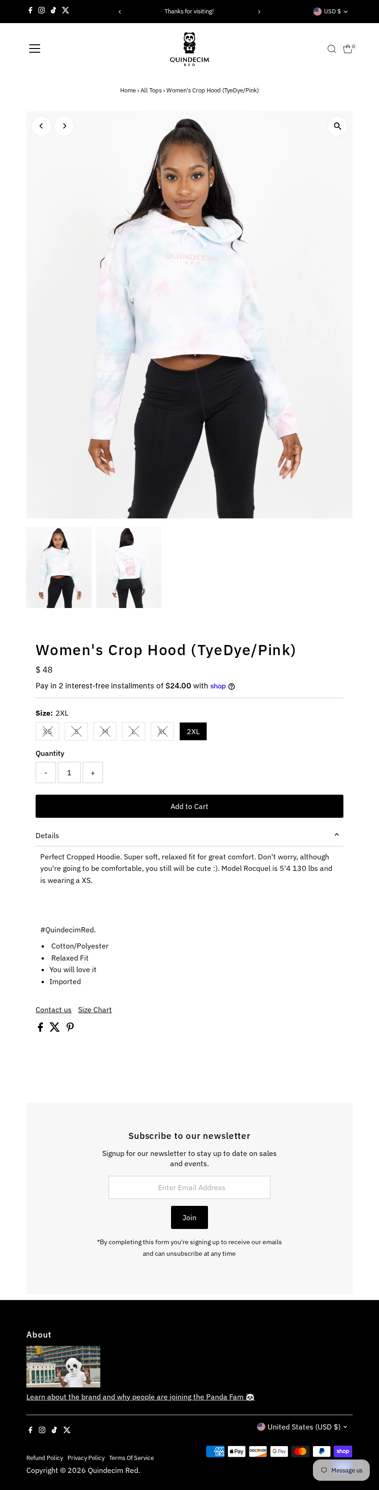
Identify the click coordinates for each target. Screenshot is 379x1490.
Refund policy (44, 1458)
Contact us (54, 1009)
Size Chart (95, 1009)
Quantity (50, 753)
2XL (193, 731)
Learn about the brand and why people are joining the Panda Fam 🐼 (140, 1396)
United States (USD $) (304, 1426)
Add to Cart (189, 806)
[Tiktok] (53, 11)
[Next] (258, 11)
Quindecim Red (113, 1470)
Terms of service (131, 1458)
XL (166, 733)
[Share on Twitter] (55, 1029)
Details (47, 835)
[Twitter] (66, 11)
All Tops (151, 90)
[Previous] (120, 11)
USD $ (332, 11)
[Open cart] (348, 49)
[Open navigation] (34, 49)
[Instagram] (41, 11)
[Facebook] (30, 11)
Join (189, 1217)
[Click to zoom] (337, 126)
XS (51, 733)
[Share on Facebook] (41, 1029)
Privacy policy (85, 1458)
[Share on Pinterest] (70, 1029)
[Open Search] (332, 49)
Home (128, 90)
